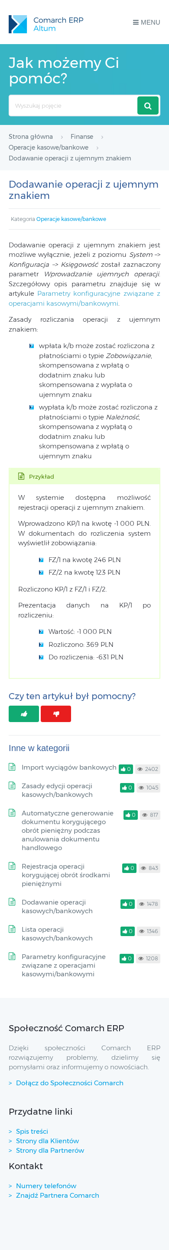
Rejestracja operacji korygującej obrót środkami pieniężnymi (66, 875)
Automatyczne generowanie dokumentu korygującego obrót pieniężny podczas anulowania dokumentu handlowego (68, 830)
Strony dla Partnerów (50, 1150)
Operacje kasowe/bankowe (71, 219)
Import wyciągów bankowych (69, 767)
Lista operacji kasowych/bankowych (57, 933)
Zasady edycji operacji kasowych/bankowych (57, 790)
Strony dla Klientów (47, 1141)
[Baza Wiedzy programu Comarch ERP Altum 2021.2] (46, 22)
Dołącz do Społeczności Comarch (70, 1083)
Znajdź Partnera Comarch (57, 1195)
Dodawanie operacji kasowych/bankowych (57, 906)
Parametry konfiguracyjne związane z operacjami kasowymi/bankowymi (64, 965)
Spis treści (32, 1131)
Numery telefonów (46, 1186)
